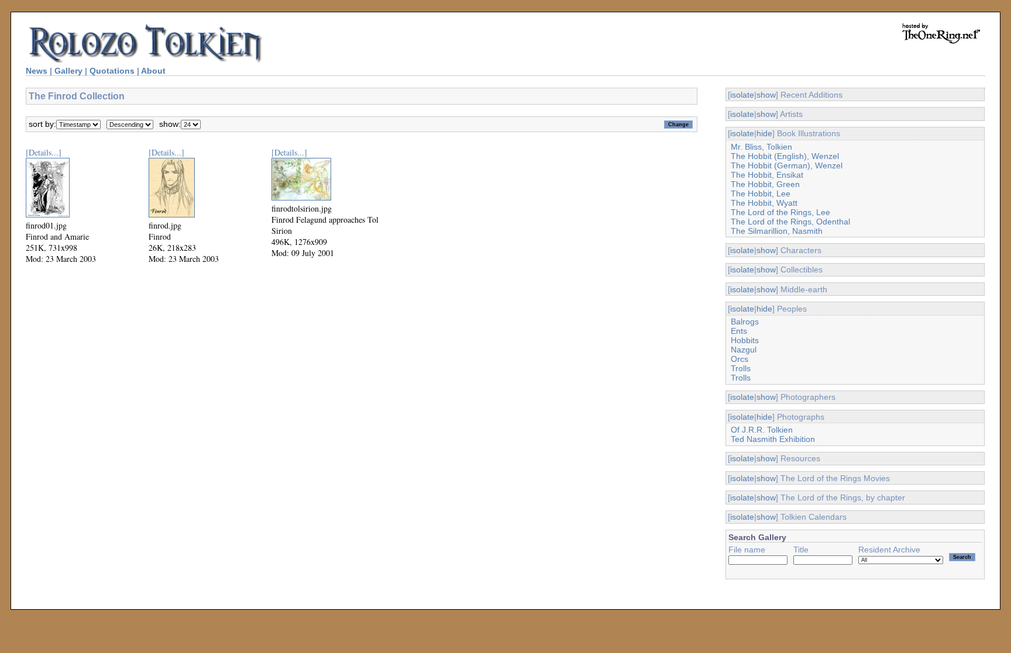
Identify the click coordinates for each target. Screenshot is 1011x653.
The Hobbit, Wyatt (764, 203)
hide (764, 133)
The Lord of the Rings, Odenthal (790, 221)
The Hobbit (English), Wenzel (785, 156)
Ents (739, 331)
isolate (742, 94)
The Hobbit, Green (765, 184)
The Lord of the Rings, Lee (780, 212)
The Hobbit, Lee (760, 193)
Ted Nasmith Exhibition (773, 439)
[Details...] (43, 152)
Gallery (68, 70)
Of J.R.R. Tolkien (762, 429)
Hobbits (745, 340)
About (153, 70)
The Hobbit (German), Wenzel (786, 165)
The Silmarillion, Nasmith (777, 231)
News (36, 70)
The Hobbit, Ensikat (767, 174)
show (766, 94)
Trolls (741, 368)
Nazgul (743, 349)
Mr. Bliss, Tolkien (761, 146)
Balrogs (745, 321)
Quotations (112, 70)
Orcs (739, 359)
